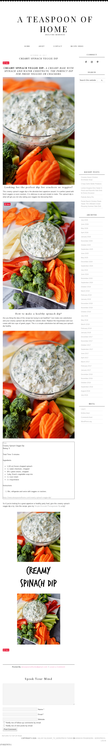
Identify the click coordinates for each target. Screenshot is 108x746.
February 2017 (86, 366)
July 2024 (84, 270)
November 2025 (87, 241)
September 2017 (87, 349)
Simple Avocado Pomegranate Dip (48, 506)
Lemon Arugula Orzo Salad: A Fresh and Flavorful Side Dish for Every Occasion (91, 190)
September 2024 (87, 266)
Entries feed (85, 413)
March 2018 (85, 324)
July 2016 (84, 395)
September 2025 (87, 249)
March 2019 (85, 291)
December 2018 (87, 303)
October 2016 (86, 383)
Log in (83, 409)
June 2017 (85, 353)
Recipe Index (77, 46)
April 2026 (84, 232)
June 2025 (85, 253)
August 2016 (85, 391)
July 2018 (84, 316)
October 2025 (86, 245)
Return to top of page (12, 736)
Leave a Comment (57, 667)
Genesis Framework (84, 738)
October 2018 (86, 312)
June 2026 (85, 224)
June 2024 (85, 274)
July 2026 (84, 220)
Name (40, 709)
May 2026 (84, 228)
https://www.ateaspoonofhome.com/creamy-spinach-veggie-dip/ (27, 497)
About (42, 46)
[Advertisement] (51, 658)
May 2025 (84, 258)
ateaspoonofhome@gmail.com (34, 667)
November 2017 (87, 341)
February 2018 (86, 328)
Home (27, 46)
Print (4, 443)
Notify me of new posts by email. (19, 726)
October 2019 (86, 287)
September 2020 (87, 283)
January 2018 (86, 333)
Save (7, 63)
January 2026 (86, 237)
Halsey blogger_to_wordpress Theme (55, 738)
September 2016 (87, 387)
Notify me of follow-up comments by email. (23, 723)
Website (41, 719)
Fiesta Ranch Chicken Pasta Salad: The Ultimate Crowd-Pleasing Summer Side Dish (91, 203)
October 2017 (86, 345)
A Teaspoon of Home (55, 24)
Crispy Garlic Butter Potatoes (91, 184)
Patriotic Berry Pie (87, 197)
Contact (57, 46)
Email (40, 714)
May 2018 (84, 320)
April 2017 (84, 358)
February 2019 (86, 295)
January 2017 (86, 370)
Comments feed (86, 417)
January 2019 (86, 299)
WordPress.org (86, 421)
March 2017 (85, 362)
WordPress (100, 738)
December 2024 (87, 262)
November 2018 (87, 308)
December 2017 (87, 337)
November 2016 (87, 378)
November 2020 (87, 278)
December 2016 (87, 374)
